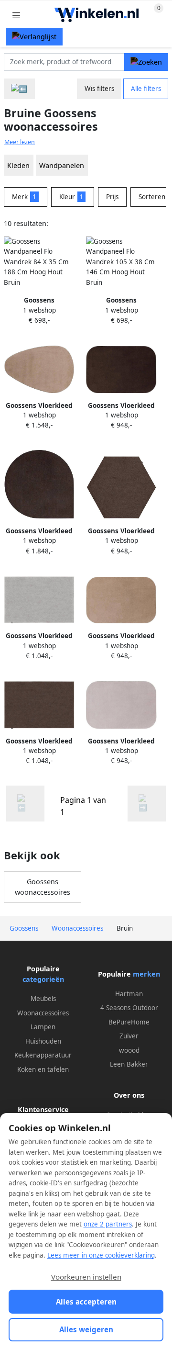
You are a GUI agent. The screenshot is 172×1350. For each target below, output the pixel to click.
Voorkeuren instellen (86, 1277)
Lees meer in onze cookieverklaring (101, 1255)
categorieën (43, 979)
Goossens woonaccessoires (42, 887)
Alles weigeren (86, 1329)
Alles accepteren (86, 1301)
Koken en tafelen (43, 1069)
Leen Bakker (129, 1064)
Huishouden (43, 1041)
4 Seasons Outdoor (129, 1007)
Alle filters (146, 88)
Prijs (112, 196)
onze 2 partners (108, 1224)
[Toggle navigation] (16, 15)
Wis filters (99, 88)
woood (129, 1050)
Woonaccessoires (43, 1013)
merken (146, 974)
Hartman (129, 994)
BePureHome (129, 1022)
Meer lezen (19, 142)
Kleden (18, 165)
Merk (24, 196)
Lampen (43, 1027)
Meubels (43, 998)
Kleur (71, 196)
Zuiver (129, 1036)
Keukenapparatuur (43, 1055)
